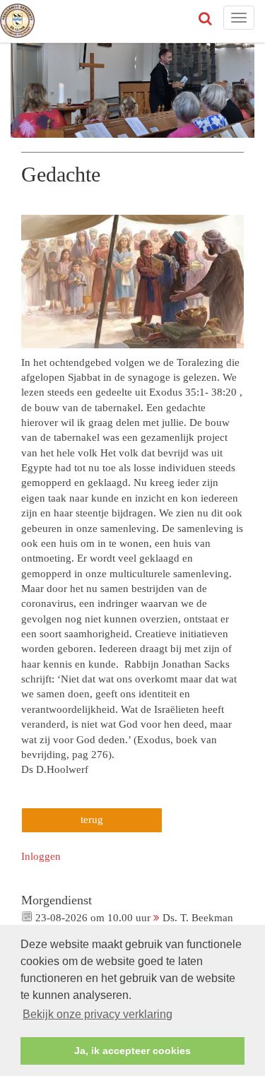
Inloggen (41, 856)
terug (92, 819)
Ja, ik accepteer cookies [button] (132, 1050)
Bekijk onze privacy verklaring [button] (97, 1014)
